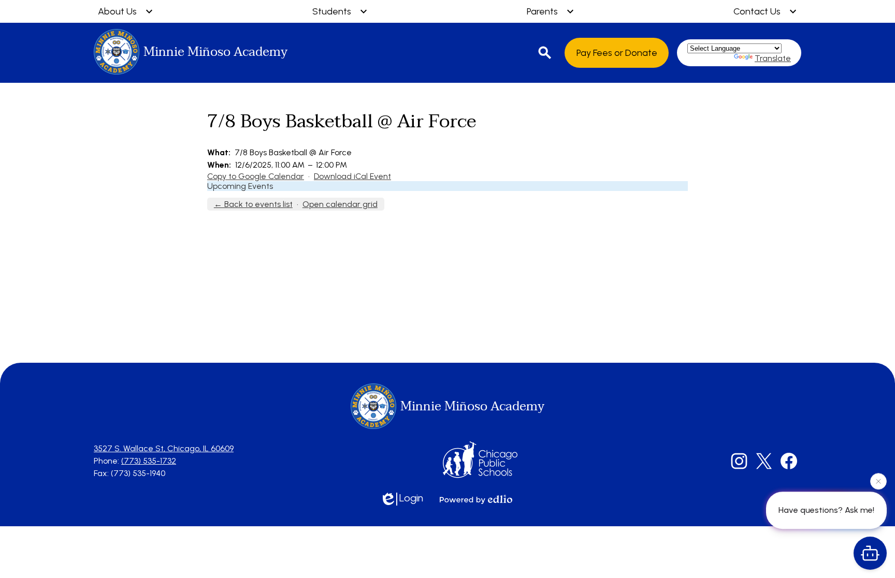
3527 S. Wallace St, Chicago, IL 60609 (164, 448)
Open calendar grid (340, 204)
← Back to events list (253, 204)
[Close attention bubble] (878, 480)
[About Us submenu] (125, 11)
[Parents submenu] (551, 11)
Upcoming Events (240, 186)
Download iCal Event (352, 176)
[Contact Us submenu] (765, 11)
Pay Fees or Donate (616, 52)
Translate (773, 58)
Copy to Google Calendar (255, 176)
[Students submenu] (340, 11)
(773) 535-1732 (148, 461)
